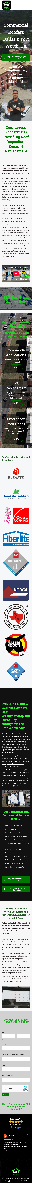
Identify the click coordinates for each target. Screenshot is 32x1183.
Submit (5, 1094)
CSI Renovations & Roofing (15, 1178)
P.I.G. (25, 1181)
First (3, 1040)
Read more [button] (7, 1151)
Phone (4, 1044)
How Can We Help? (7, 1075)
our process (17, 744)
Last (18, 1040)
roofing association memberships (13, 764)
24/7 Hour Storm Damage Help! (16, 299)
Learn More (16, 367)
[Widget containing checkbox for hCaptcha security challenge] (15, 1088)
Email (4, 1065)
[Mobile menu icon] (28, 5)
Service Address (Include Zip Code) (13, 1054)
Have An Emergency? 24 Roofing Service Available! (16, 1106)
